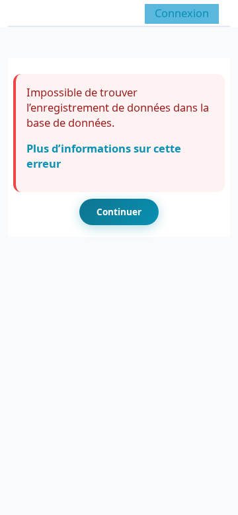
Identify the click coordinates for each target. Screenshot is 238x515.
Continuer (119, 211)
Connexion (182, 12)
